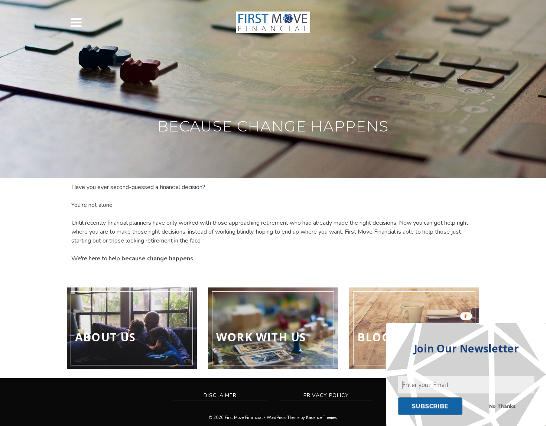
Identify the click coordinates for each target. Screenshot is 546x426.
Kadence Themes (321, 417)
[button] (466, 349)
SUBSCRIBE (430, 406)
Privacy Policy (326, 395)
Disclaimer (220, 395)
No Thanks (502, 406)
